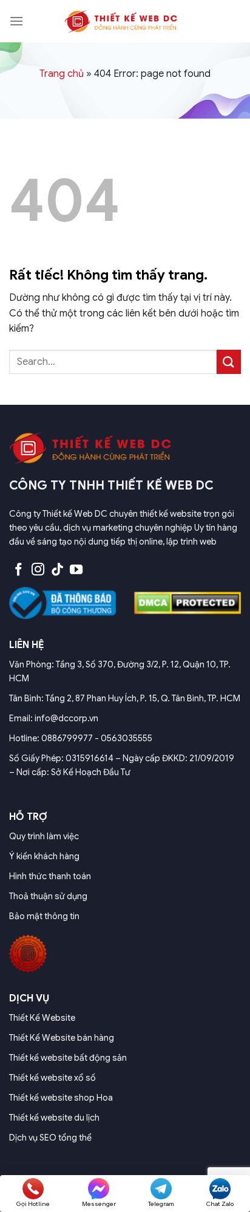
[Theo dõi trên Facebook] (18, 570)
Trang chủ (61, 74)
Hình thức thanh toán (50, 876)
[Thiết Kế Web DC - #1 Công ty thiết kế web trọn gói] (125, 21)
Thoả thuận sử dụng (48, 896)
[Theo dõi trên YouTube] (76, 570)
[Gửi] (229, 361)
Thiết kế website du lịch (54, 1117)
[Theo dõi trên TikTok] (57, 570)
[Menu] (16, 21)
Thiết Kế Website (42, 1017)
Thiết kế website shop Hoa (61, 1097)
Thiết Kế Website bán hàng (61, 1037)
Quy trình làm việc (44, 836)
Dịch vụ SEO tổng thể (50, 1137)
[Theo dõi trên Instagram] (38, 570)
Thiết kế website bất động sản (68, 1057)
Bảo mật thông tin (44, 916)
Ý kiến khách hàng (44, 856)
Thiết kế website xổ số (52, 1077)
